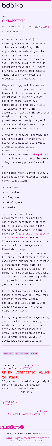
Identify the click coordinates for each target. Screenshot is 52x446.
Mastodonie (27, 368)
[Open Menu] (47, 5)
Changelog (42, 438)
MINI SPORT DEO (16, 237)
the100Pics (38, 440)
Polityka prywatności (25, 438)
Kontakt (12, 440)
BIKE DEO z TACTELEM (33, 233)
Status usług (24, 440)
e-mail (32, 365)
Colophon (8, 438)
